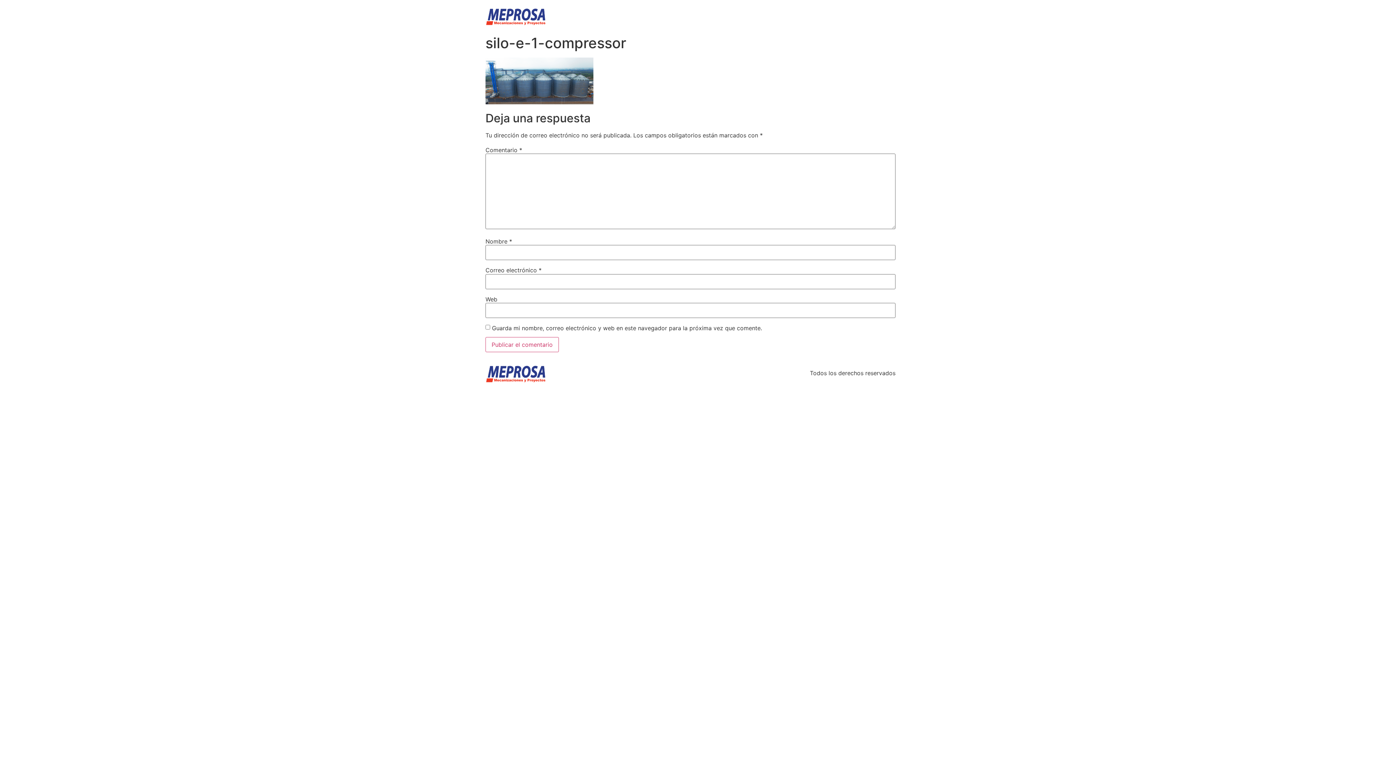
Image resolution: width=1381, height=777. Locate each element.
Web (491, 299)
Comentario (504, 150)
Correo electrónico (514, 270)
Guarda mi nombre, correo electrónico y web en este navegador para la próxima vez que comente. (627, 328)
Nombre (499, 241)
